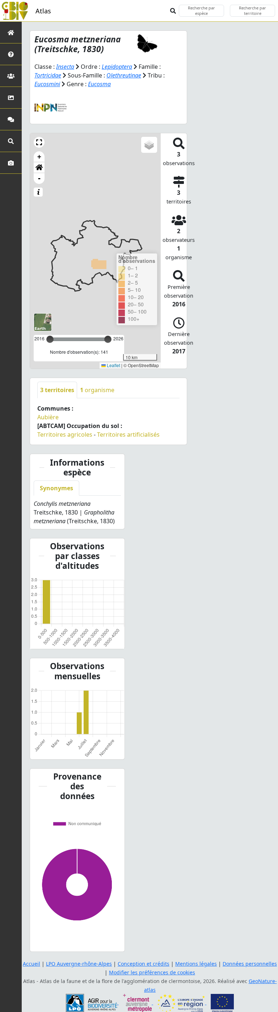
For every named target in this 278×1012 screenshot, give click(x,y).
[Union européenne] (222, 1002)
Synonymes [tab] (56, 488)
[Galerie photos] (11, 162)
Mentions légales (196, 963)
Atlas (43, 11)
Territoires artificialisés (128, 434)
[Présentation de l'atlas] (11, 54)
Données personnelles (250, 963)
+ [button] (39, 156)
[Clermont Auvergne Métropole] (138, 1002)
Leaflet (113, 365)
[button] (39, 142)
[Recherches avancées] (11, 141)
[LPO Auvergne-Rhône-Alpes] (92, 1002)
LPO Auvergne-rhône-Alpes (79, 963)
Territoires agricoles (64, 434)
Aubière (48, 417)
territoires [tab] (57, 390)
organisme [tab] (97, 390)
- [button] (39, 178)
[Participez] (11, 119)
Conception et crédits (143, 963)
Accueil (31, 963)
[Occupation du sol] (11, 97)
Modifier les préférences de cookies (152, 972)
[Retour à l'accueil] (11, 32)
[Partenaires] (11, 76)
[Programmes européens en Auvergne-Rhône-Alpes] (181, 1002)
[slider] (107, 339)
